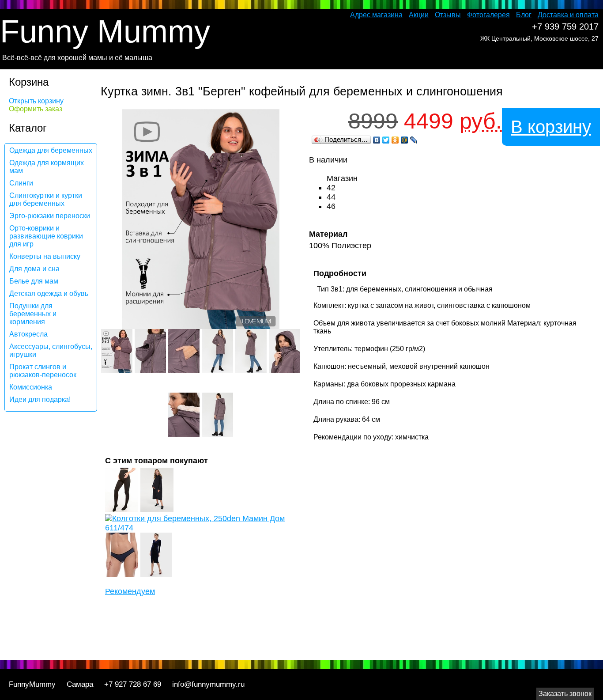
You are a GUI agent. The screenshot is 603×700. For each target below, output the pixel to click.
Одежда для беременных (50, 150)
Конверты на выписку (44, 256)
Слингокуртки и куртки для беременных (45, 199)
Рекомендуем (130, 591)
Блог (523, 15)
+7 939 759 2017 (565, 26)
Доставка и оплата (568, 15)
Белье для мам (33, 281)
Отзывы (448, 15)
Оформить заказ (35, 109)
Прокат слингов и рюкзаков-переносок (42, 370)
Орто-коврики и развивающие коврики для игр (46, 236)
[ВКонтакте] (376, 140)
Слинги (21, 183)
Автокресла (28, 334)
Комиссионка (30, 387)
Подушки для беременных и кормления (33, 313)
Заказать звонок (565, 693)
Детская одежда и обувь (48, 293)
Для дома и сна (34, 268)
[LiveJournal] (413, 140)
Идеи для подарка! (40, 399)
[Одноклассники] (395, 140)
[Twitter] (386, 140)
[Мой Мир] (404, 140)
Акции (419, 15)
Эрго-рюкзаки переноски (49, 215)
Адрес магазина (376, 15)
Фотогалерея (488, 15)
